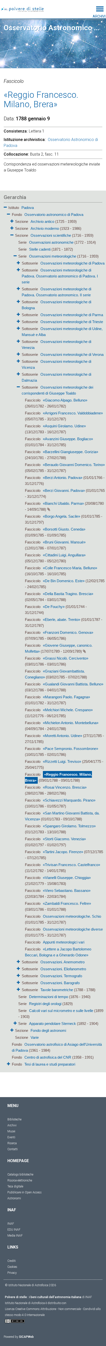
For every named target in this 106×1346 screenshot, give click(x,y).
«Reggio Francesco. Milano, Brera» (58, 777)
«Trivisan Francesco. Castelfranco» (71, 865)
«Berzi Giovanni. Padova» (64, 490)
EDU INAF (13, 1229)
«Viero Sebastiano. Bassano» (66, 890)
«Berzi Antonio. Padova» (62, 477)
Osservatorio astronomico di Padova (53, 214)
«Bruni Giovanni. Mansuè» (64, 542)
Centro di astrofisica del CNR (47, 1057)
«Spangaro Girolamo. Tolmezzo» (69, 826)
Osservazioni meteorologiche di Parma (71, 315)
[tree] (53, 635)
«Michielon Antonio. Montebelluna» (70, 723)
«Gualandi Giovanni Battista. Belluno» (73, 684)
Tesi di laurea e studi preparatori (49, 1064)
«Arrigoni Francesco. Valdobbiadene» (73, 413)
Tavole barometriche (56, 990)
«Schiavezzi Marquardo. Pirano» (69, 800)
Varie (35, 1037)
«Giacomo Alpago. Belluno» (65, 400)
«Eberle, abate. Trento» (61, 619)
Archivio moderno (45, 228)
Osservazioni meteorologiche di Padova (72, 263)
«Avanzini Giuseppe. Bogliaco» (68, 439)
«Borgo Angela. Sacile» (61, 516)
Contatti (12, 1149)
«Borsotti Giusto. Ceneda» (64, 529)
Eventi (11, 1137)
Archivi (12, 1125)
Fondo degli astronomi (48, 1030)
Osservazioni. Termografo (61, 976)
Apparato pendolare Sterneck (52, 1023)
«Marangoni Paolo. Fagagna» (66, 697)
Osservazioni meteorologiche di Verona (72, 354)
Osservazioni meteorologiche (52, 256)
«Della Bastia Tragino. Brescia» (68, 594)
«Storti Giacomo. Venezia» (64, 839)
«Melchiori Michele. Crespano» (68, 710)
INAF (10, 1223)
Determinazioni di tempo (48, 997)
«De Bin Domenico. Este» (64, 581)
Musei (11, 1131)
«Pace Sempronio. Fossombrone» (70, 748)
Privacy (12, 1273)
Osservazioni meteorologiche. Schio (72, 916)
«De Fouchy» (54, 607)
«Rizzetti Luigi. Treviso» (62, 761)
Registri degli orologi (45, 1004)
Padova (27, 207)
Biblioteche (14, 1119)
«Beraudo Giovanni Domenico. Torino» (74, 465)
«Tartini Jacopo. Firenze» (63, 852)
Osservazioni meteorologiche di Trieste (71, 322)
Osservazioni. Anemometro (62, 962)
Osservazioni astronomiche (51, 242)
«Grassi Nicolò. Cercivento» (65, 658)
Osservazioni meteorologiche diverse (73, 929)
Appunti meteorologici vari (63, 942)
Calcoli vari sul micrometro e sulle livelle (61, 1011)
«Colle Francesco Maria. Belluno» (70, 568)
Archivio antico (42, 221)
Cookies (12, 1267)
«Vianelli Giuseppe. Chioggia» (67, 877)
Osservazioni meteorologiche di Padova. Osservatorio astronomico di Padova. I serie (60, 276)
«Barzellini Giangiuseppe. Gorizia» (70, 452)
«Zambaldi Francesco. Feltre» (67, 903)
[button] (5, 206)
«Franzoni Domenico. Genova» (68, 632)
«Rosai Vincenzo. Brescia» (65, 787)
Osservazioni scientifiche (51, 235)
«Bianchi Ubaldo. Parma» (63, 503)
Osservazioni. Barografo (60, 983)
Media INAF (15, 1235)
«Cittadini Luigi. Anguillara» (64, 555)
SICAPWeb (26, 1337)
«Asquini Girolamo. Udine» (64, 426)
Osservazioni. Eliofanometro (63, 969)
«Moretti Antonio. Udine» (62, 736)
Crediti (11, 1261)
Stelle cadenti (40, 249)
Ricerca (12, 1143)
